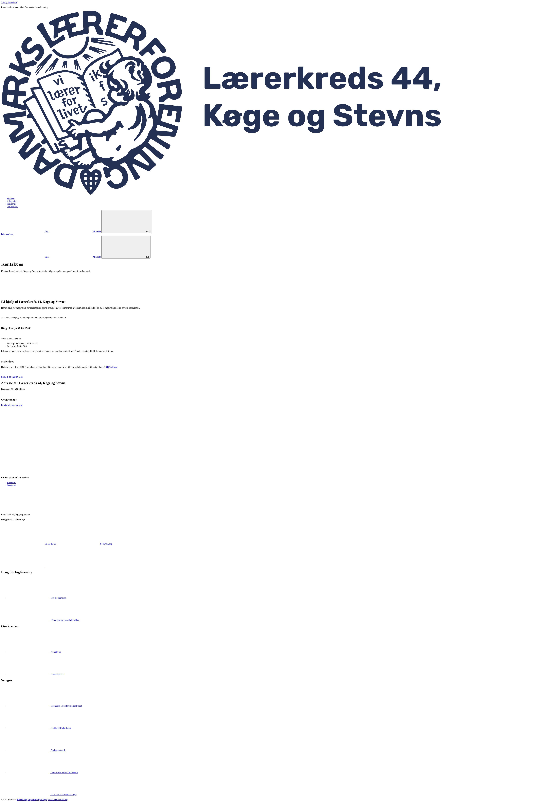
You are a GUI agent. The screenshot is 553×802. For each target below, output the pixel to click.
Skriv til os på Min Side (12, 377)
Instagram (11, 485)
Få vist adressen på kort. (12, 405)
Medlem (10, 198)
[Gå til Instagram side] (66, 566)
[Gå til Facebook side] (23, 566)
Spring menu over (9, 2)
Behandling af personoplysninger (32, 799)
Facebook (11, 482)
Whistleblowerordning (58, 799)
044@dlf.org (111, 367)
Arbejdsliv (11, 201)
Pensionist (11, 204)
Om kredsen (12, 206)
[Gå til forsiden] (276, 194)
